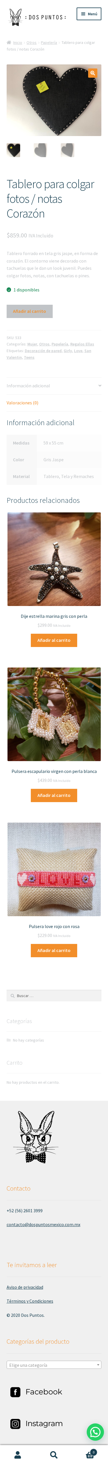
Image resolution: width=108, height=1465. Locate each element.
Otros (31, 42)
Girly (68, 350)
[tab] (54, 386)
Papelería (49, 42)
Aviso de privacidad (25, 1287)
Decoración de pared (43, 350)
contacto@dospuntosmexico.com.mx (43, 1224)
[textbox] (54, 1365)
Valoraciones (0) (22, 403)
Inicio (17, 42)
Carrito (83, 1450)
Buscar (54, 1455)
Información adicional (28, 385)
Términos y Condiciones (30, 1301)
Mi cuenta (18, 1455)
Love (78, 350)
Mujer (32, 344)
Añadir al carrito (29, 311)
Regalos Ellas (82, 344)
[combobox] (54, 1365)
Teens (29, 357)
